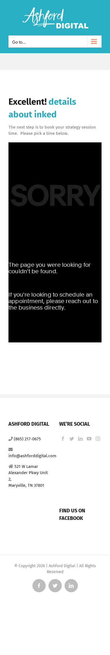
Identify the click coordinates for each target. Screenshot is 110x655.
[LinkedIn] (80, 438)
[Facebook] (63, 438)
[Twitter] (71, 438)
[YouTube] (89, 438)
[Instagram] (98, 438)
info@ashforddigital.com (32, 455)
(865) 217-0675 (27, 438)
